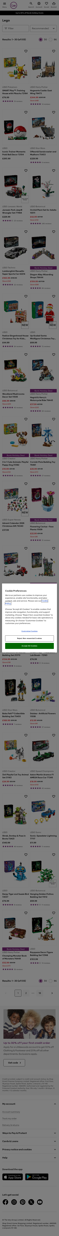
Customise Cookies (29, 631)
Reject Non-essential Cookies (29, 638)
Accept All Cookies (29, 646)
